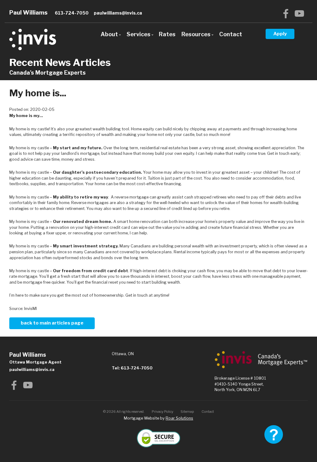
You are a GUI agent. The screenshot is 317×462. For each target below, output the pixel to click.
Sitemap (187, 411)
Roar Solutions (179, 418)
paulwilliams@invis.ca (118, 12)
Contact (230, 34)
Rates (167, 34)
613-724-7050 (72, 12)
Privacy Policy (162, 411)
